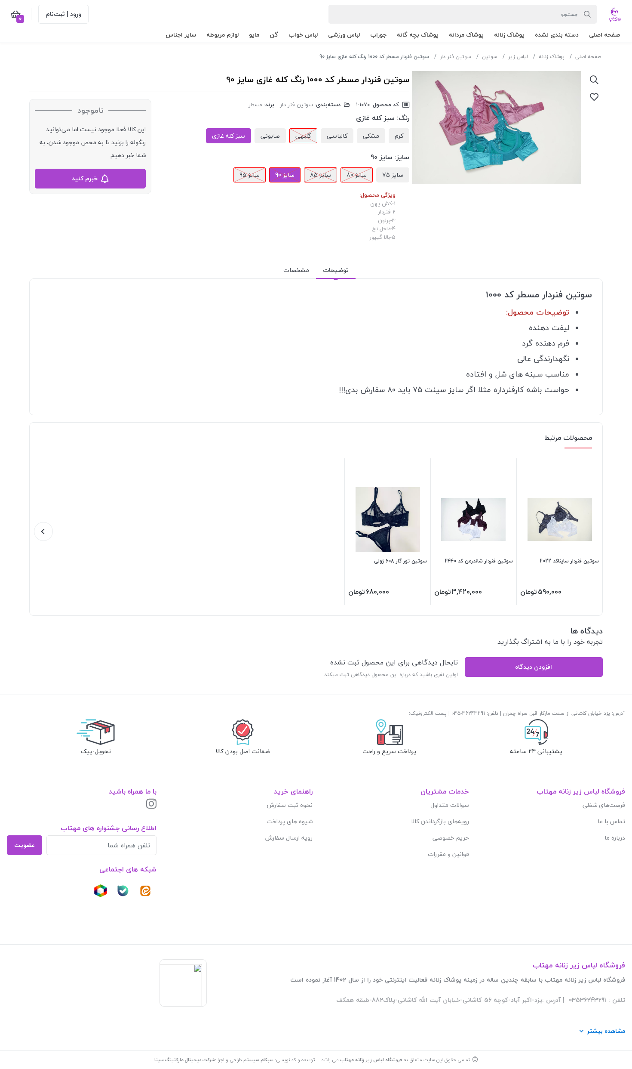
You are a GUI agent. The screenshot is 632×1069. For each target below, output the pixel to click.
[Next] (43, 531)
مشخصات (296, 270)
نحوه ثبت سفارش (290, 805)
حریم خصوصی (451, 837)
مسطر (255, 104)
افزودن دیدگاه (533, 666)
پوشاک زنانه (552, 56)
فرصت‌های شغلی (604, 805)
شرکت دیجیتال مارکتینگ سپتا (184, 1060)
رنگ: (403, 118)
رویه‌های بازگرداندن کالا (440, 821)
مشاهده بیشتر (606, 1031)
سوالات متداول (449, 805)
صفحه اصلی (588, 56)
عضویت (24, 845)
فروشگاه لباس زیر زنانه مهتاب (371, 1060)
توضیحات (336, 270)
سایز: (402, 157)
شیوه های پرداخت (290, 821)
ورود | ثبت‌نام (63, 14)
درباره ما (614, 837)
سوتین (489, 56)
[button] (604, 34)
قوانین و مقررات (448, 854)
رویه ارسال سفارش (289, 837)
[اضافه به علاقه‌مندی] (594, 96)
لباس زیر (518, 56)
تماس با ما (611, 821)
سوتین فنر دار (455, 56)
